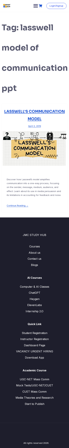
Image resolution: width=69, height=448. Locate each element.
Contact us (34, 258)
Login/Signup (56, 5)
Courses (34, 246)
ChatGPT (34, 292)
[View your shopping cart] (41, 5)
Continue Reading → (17, 205)
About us (34, 252)
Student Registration (34, 333)
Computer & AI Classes (34, 286)
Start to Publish (34, 404)
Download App (34, 357)
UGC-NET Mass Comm (34, 379)
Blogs (34, 265)
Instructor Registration (34, 339)
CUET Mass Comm (34, 391)
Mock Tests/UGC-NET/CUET (34, 385)
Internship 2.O (34, 311)
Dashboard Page (34, 345)
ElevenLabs (34, 305)
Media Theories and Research (35, 397)
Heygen (35, 299)
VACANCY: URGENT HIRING (34, 351)
